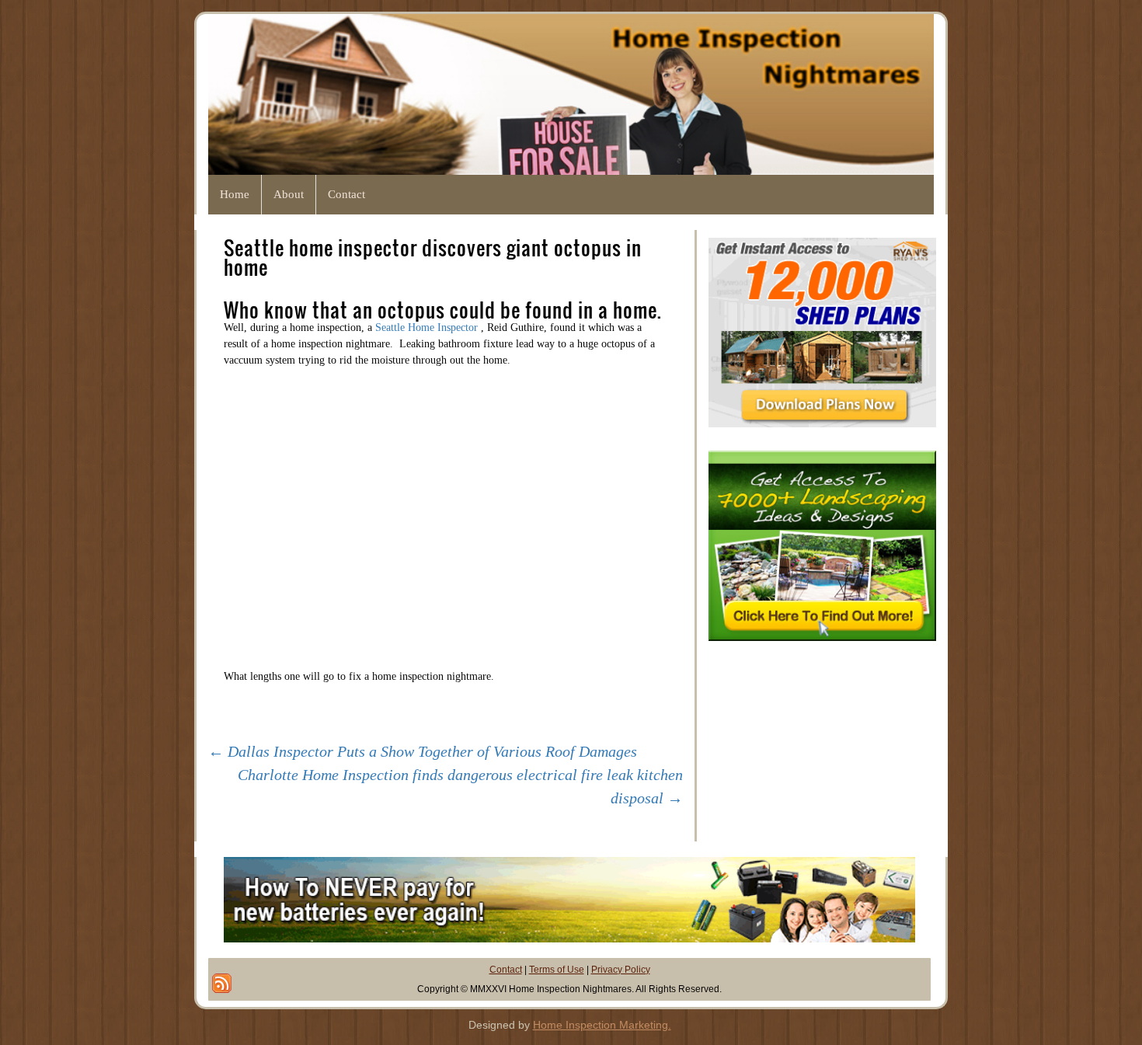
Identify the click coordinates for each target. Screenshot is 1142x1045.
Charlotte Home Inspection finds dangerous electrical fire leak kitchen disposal (460, 786)
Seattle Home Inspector (428, 327)
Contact (505, 969)
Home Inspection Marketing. (602, 1025)
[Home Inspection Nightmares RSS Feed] (222, 983)
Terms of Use (556, 969)
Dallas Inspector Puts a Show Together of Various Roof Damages (422, 751)
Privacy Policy (620, 969)
